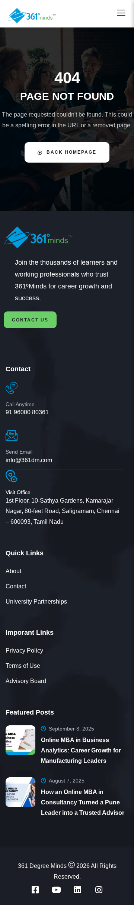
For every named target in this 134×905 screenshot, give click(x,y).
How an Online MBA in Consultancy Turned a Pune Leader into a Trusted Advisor (82, 802)
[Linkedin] (78, 890)
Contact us (30, 320)
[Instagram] (99, 890)
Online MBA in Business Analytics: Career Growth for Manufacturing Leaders (81, 750)
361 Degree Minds (42, 866)
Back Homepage (71, 152)
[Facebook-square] (35, 890)
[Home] (31, 237)
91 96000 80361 (27, 412)
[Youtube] (56, 890)
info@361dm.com (29, 460)
